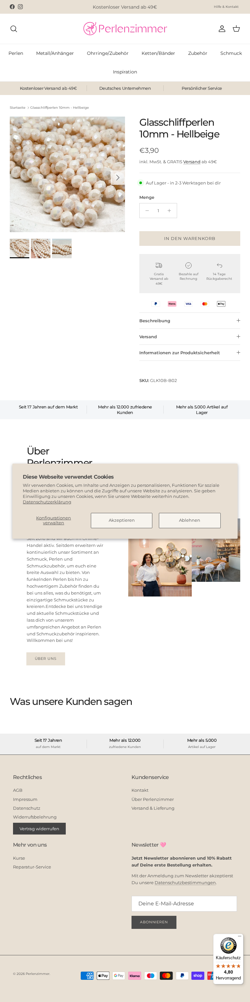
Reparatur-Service (32, 866)
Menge (146, 197)
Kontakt (140, 790)
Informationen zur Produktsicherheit (179, 352)
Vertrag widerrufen (39, 828)
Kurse (19, 858)
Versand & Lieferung (153, 808)
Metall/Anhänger (55, 53)
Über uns (46, 658)
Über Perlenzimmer (153, 799)
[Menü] (239, 938)
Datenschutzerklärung (47, 501)
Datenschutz (26, 808)
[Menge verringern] (145, 210)
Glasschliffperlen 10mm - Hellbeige (59, 107)
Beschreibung (154, 320)
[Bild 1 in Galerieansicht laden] (67, 174)
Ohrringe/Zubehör (108, 53)
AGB (17, 790)
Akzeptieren (122, 520)
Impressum (25, 799)
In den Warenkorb (190, 238)
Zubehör (197, 53)
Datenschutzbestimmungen (185, 882)
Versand (192, 161)
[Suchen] (14, 29)
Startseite (17, 107)
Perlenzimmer (37, 974)
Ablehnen (189, 520)
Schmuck (231, 53)
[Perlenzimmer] (125, 28)
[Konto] (220, 29)
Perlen (15, 53)
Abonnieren (154, 922)
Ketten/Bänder (158, 53)
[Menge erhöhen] (171, 210)
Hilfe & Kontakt (226, 7)
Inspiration (125, 72)
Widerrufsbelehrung (35, 816)
